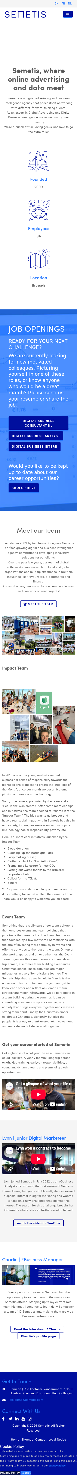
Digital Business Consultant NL (39, 423)
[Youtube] (23, 1419)
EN (57, 3)
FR (64, 3)
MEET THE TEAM (40, 604)
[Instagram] (30, 1419)
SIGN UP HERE (24, 488)
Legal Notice (57, 1439)
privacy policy (57, 1465)
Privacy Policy (10, 1473)
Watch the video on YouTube (38, 1223)
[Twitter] (11, 1419)
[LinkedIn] (17, 1419)
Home (15, 1439)
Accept (26, 1473)
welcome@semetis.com (26, 1400)
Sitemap (27, 1439)
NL (70, 3)
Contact (40, 1439)
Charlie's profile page (38, 1336)
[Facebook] (4, 1419)
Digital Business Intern (34, 446)
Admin (45, 1430)
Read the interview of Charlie (37, 1329)
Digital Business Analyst (36, 436)
